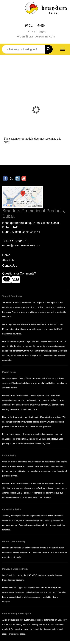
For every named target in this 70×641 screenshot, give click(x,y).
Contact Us (9, 265)
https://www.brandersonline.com (24, 307)
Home (6, 255)
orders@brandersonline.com (36, 36)
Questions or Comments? (19, 273)
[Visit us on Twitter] (11, 178)
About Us (8, 260)
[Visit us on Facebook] (5, 178)
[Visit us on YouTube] (23, 178)
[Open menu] (62, 49)
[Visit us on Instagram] (17, 178)
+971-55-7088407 (36, 32)
